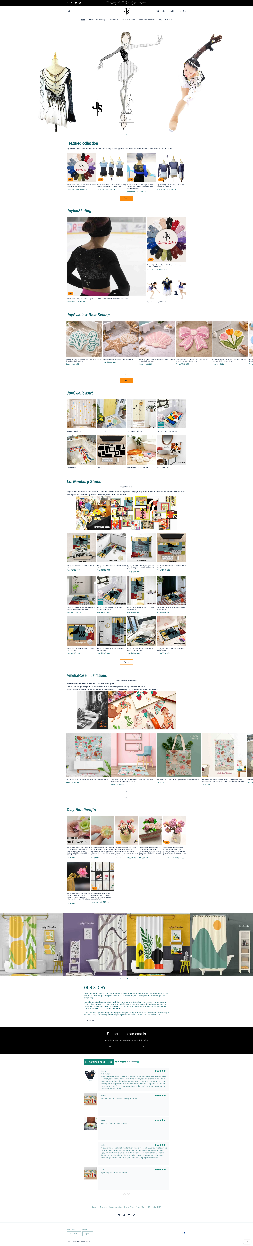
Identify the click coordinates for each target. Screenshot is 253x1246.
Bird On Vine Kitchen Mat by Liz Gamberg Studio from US (111, 566)
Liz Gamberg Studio (127, 487)
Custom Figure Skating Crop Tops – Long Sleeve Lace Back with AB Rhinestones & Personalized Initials (97, 299)
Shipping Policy (129, 1207)
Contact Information (115, 1207)
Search (94, 1207)
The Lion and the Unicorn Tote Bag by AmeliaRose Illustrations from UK (178, 780)
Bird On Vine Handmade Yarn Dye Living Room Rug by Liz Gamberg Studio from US (81, 608)
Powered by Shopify (84, 1241)
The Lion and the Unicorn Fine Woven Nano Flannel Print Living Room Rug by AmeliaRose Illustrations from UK (132, 780)
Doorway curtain (133, 431)
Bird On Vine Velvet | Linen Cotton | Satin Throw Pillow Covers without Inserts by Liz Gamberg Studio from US (141, 567)
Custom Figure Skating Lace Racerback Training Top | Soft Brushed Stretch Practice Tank (111, 186)
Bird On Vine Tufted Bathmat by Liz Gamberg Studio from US (170, 649)
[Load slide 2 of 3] (124, 978)
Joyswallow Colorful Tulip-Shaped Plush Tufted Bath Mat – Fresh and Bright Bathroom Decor (229, 360)
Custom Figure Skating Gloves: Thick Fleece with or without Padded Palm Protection (81, 186)
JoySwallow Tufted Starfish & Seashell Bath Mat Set (118, 359)
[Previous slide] (122, 134)
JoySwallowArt (75, 1241)
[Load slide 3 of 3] (127, 978)
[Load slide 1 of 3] (120, 978)
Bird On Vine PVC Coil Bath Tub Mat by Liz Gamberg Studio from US (109, 608)
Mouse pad (101, 467)
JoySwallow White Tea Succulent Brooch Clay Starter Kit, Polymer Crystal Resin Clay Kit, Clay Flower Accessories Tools (101, 896)
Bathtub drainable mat (166, 431)
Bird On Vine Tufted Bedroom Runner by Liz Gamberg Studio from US (140, 649)
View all (126, 198)
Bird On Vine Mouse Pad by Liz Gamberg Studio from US (171, 566)
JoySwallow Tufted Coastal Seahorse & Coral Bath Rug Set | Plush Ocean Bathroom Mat (84, 360)
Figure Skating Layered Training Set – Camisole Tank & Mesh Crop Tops (171, 186)
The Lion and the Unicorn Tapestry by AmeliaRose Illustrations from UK (87, 780)
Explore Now (126, 120)
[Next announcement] (150, 3)
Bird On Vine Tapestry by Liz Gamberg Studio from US (80, 566)
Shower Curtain (73, 431)
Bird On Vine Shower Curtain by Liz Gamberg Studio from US (110, 649)
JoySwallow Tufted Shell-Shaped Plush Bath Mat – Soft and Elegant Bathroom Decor (157, 360)
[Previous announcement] (103, 3)
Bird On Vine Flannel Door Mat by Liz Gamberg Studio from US (171, 608)
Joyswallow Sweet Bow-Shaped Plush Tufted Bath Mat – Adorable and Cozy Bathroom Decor (192, 360)
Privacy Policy (140, 1207)
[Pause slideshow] (137, 978)
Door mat (100, 431)
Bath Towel (161, 467)
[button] (69, 11)
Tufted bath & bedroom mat (137, 467)
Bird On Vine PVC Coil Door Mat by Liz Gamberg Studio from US (81, 649)
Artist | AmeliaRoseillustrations (126, 681)
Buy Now (126, 944)
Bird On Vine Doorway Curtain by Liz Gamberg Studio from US (140, 608)
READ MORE (92, 1020)
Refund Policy (103, 1207)
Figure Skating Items (155, 301)
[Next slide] (131, 134)
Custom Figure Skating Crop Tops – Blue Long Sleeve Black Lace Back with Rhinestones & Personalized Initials (140, 186)
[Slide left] (122, 374)
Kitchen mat (71, 467)
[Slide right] (131, 374)
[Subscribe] (143, 1046)
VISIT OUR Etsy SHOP (154, 1207)
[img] (120, 1062)
